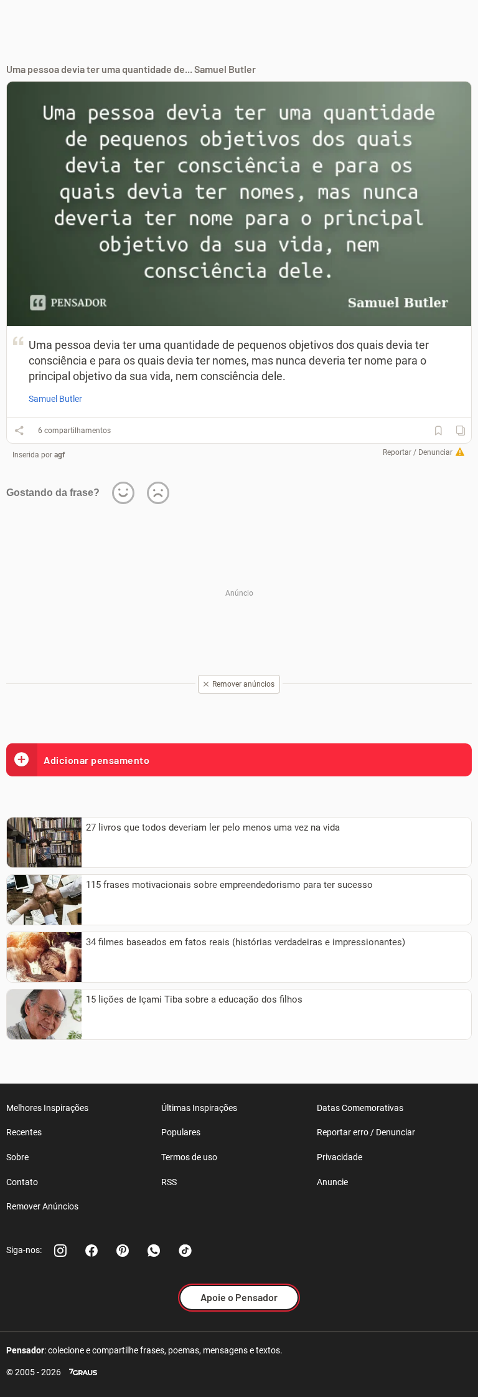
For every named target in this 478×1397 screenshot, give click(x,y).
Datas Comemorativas (360, 1108)
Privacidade (339, 1157)
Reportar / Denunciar (417, 452)
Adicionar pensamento (96, 760)
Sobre (17, 1157)
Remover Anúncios (42, 1206)
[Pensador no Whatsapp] (153, 1250)
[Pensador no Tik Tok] (184, 1250)
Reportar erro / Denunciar (366, 1132)
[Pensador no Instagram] (60, 1250)
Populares (180, 1132)
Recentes (24, 1132)
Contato (22, 1182)
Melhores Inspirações (47, 1108)
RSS (169, 1182)
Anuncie (332, 1182)
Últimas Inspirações (199, 1108)
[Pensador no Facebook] (91, 1250)
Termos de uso (189, 1157)
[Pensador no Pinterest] (122, 1250)
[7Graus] (83, 1372)
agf (59, 455)
